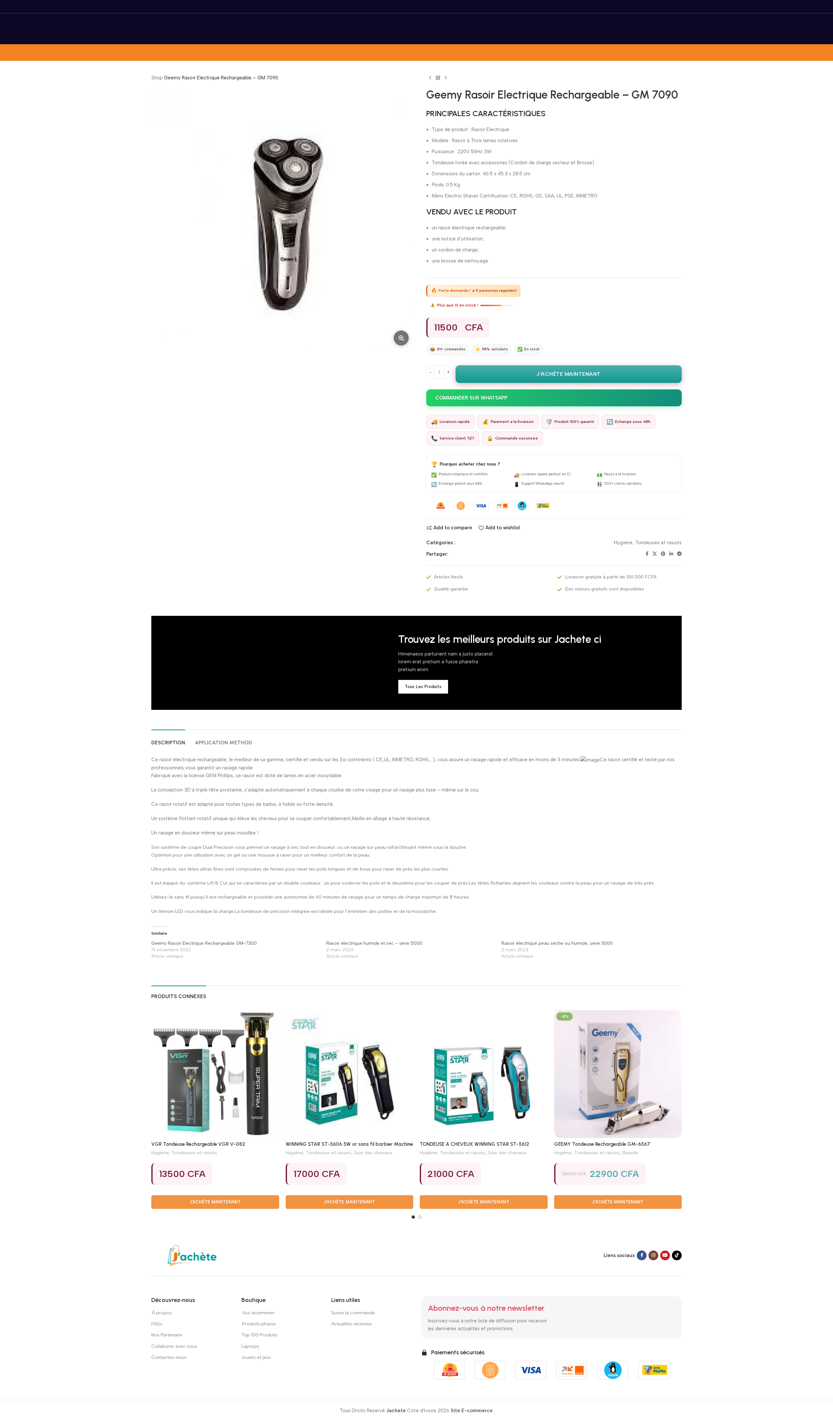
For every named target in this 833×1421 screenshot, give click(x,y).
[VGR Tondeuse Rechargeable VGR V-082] (215, 1074)
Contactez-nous (169, 1357)
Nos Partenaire (166, 1335)
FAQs (156, 1324)
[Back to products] (438, 78)
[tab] (168, 739)
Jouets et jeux (256, 1357)
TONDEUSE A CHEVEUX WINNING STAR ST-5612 (474, 1144)
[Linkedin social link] (671, 554)
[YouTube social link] (665, 1255)
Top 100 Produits (259, 1335)
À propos (161, 1313)
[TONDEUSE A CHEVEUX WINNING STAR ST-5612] (484, 1074)
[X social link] (654, 554)
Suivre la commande (353, 1313)
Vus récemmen (257, 1313)
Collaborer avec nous (174, 1346)
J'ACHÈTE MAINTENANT (569, 374)
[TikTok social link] (677, 1255)
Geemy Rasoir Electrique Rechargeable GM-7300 (204, 943)
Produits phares (259, 1324)
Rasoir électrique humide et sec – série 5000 (374, 943)
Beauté (630, 1153)
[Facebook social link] (647, 554)
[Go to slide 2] (419, 1217)
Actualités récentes (351, 1324)
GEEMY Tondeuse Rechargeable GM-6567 (602, 1144)
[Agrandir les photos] (401, 338)
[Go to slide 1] (413, 1217)
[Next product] (446, 78)
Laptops (250, 1346)
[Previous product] (430, 78)
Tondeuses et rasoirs (658, 543)
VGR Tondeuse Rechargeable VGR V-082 (198, 1144)
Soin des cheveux (373, 1153)
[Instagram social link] (653, 1255)
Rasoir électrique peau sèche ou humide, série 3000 (557, 943)
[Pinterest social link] (663, 554)
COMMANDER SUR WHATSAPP (471, 398)
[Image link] (192, 1255)
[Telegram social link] (679, 554)
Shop (157, 78)
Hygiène (623, 543)
